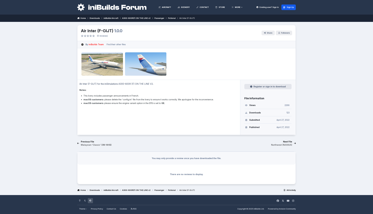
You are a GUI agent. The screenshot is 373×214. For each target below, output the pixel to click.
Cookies (123, 209)
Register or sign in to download (270, 86)
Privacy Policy (97, 209)
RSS (135, 209)
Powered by (282, 209)
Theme (82, 209)
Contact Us (111, 209)
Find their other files (116, 44)
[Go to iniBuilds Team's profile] (82, 44)
